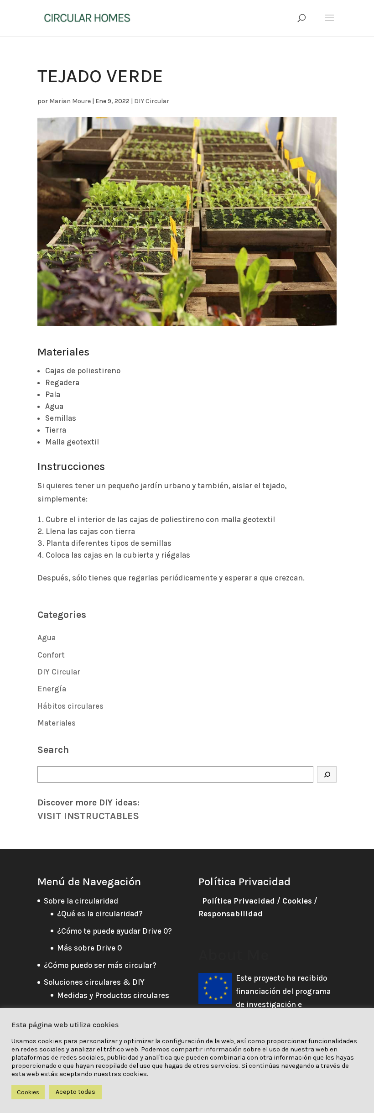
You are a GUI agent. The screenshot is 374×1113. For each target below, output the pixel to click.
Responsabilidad (230, 913)
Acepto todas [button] (75, 1092)
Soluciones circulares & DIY (94, 982)
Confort (51, 654)
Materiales (56, 722)
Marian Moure (70, 101)
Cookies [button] (28, 1092)
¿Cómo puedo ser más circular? (100, 965)
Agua (46, 637)
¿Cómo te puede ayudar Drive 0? (114, 930)
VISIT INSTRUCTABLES (88, 815)
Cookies (297, 900)
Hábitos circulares (70, 706)
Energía (51, 688)
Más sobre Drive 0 (89, 947)
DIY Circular (151, 101)
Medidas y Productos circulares (113, 995)
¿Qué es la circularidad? (100, 913)
